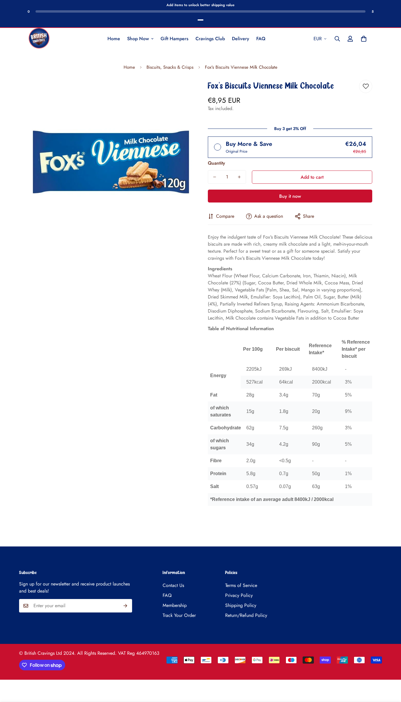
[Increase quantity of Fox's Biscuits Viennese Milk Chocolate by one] (239, 177)
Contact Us (173, 585)
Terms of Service (241, 585)
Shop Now (138, 38)
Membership (175, 605)
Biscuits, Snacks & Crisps (169, 67)
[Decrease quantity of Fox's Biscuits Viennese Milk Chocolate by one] (214, 177)
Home (113, 38)
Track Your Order (179, 615)
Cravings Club (210, 38)
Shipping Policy (240, 605)
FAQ (260, 38)
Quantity (216, 163)
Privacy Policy (239, 595)
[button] (363, 38)
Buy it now (290, 196)
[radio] (290, 147)
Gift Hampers (174, 38)
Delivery (240, 38)
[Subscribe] (125, 605)
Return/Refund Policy (246, 615)
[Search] (337, 39)
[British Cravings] (39, 38)
